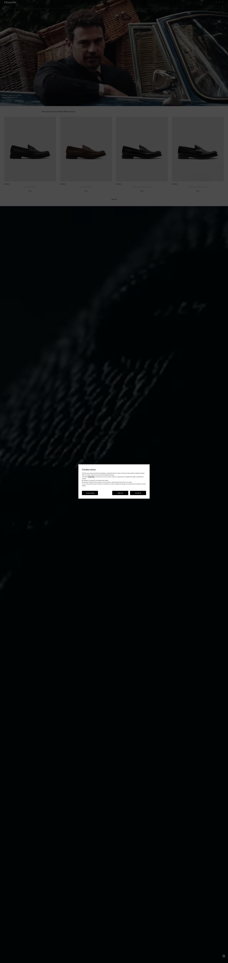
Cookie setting (90, 493)
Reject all (120, 493)
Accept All (138, 493)
